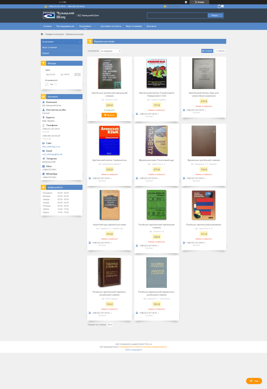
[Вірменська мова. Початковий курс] (157, 140)
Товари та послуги (54, 34)
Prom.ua (148, 344)
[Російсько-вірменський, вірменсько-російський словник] (157, 272)
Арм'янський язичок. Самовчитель (109, 160)
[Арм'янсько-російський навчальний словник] (109, 73)
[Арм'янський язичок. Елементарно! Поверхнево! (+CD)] (157, 73)
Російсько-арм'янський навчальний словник (156, 226)
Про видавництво (65, 26)
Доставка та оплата (111, 26)
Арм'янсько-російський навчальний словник (109, 94)
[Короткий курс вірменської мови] (109, 205)
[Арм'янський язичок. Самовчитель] (109, 140)
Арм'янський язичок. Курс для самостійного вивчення (204, 94)
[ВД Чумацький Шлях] (58, 16)
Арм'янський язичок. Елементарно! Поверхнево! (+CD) (156, 94)
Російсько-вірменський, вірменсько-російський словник (156, 293)
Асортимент (85, 26)
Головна (47, 26)
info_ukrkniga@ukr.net (52, 154)
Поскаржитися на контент (130, 347)
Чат (256, 381)
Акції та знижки (134, 26)
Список (221, 51)
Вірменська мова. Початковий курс (156, 160)
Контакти (151, 26)
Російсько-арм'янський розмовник (203, 224)
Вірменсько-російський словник (204, 160)
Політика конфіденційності (155, 347)
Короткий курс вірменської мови (109, 224)
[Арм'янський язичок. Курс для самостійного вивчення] (204, 73)
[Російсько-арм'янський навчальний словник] (157, 205)
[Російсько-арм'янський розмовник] (204, 205)
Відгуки (45, 53)
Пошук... (215, 15)
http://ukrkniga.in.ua (51, 146)
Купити (110, 115)
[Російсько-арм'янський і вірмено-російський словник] (109, 272)
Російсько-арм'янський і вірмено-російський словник (109, 293)
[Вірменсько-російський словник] (204, 140)
